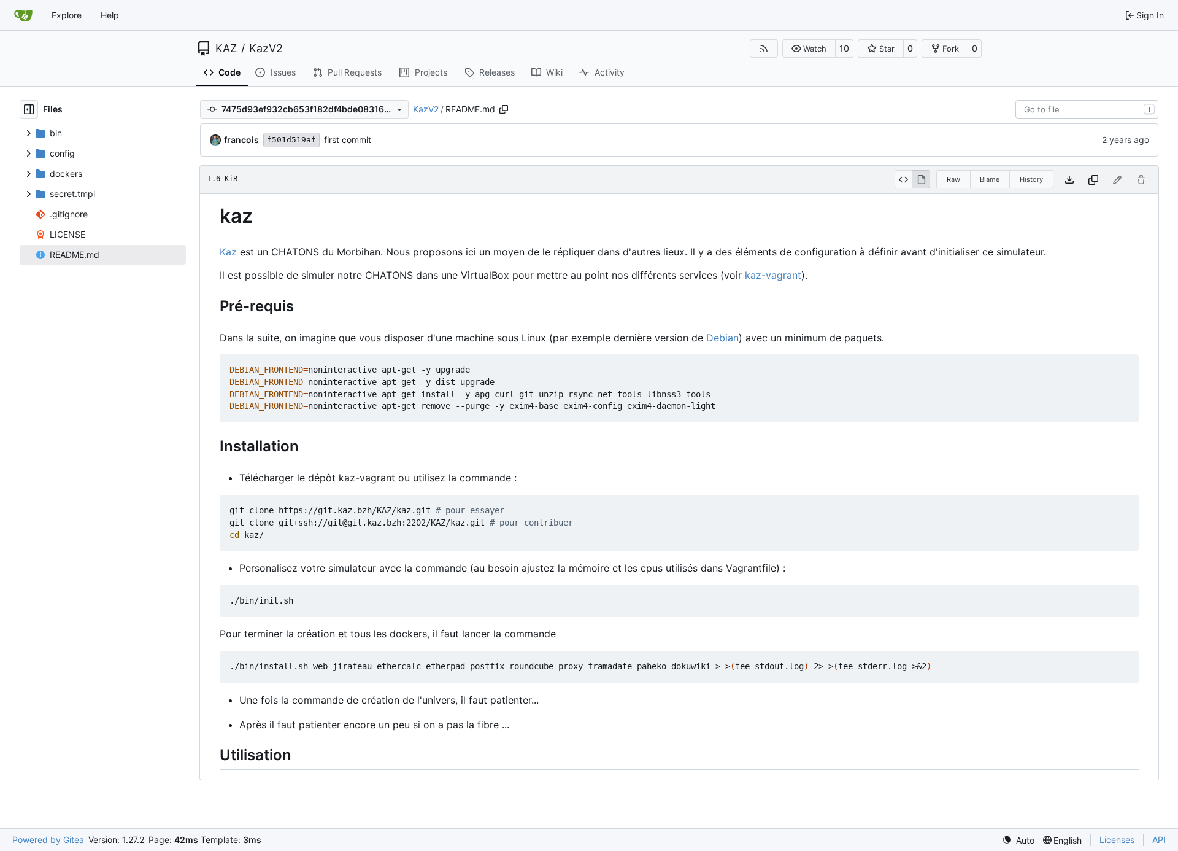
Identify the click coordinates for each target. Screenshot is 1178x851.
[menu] (1018, 840)
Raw (953, 179)
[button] (809, 48)
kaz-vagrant (773, 275)
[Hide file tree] (29, 109)
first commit (347, 139)
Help (110, 15)
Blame (989, 179)
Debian (722, 338)
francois (241, 139)
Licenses (1116, 839)
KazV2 (266, 48)
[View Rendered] (921, 179)
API (1159, 839)
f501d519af (291, 139)
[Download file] (1069, 179)
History (1031, 179)
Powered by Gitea (48, 839)
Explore (67, 15)
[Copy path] (503, 109)
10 (844, 48)
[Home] (23, 15)
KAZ (226, 48)
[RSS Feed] (764, 48)
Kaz (228, 252)
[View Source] (903, 179)
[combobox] (1086, 109)
